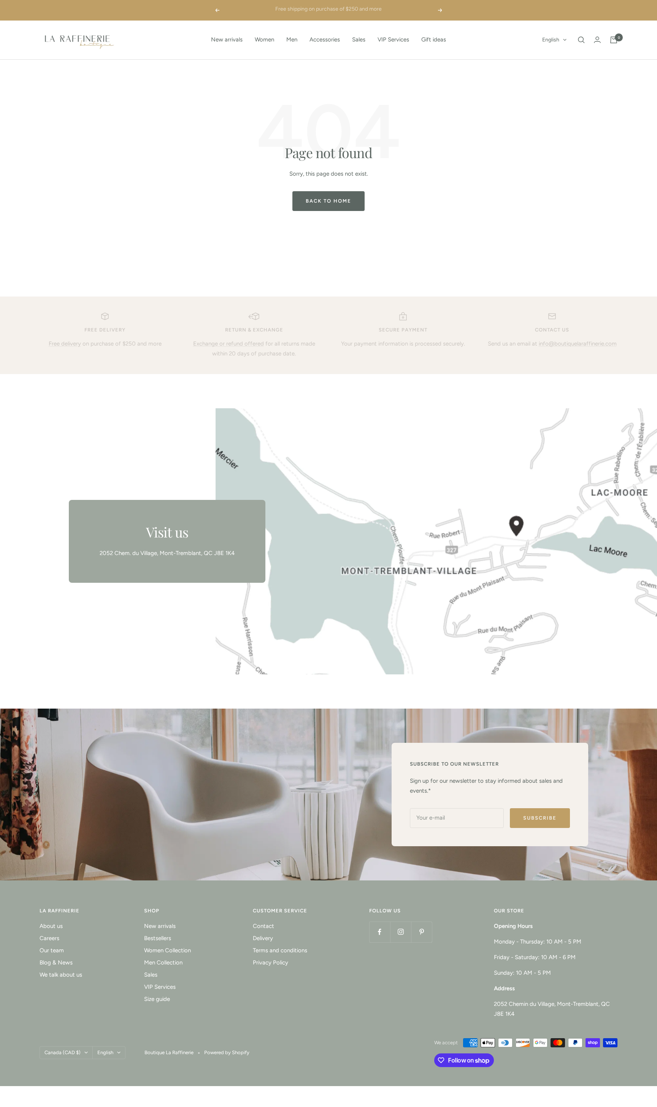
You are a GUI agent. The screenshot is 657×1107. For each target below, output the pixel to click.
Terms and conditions (280, 950)
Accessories (324, 39)
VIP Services (393, 39)
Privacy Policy (270, 962)
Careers (49, 938)
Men (291, 39)
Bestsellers (157, 938)
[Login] (597, 39)
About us (51, 926)
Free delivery (65, 343)
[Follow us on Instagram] (400, 931)
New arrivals (227, 39)
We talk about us (61, 974)
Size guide (157, 999)
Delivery (263, 938)
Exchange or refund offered (228, 343)
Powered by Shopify (226, 1052)
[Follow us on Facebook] (379, 931)
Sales (358, 39)
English (550, 39)
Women (264, 39)
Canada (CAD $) (62, 1052)
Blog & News (56, 962)
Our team (52, 950)
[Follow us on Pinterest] (421, 931)
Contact (263, 926)
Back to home (328, 201)
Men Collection (163, 962)
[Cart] (613, 39)
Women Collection (167, 950)
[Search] (581, 39)
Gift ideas (433, 39)
